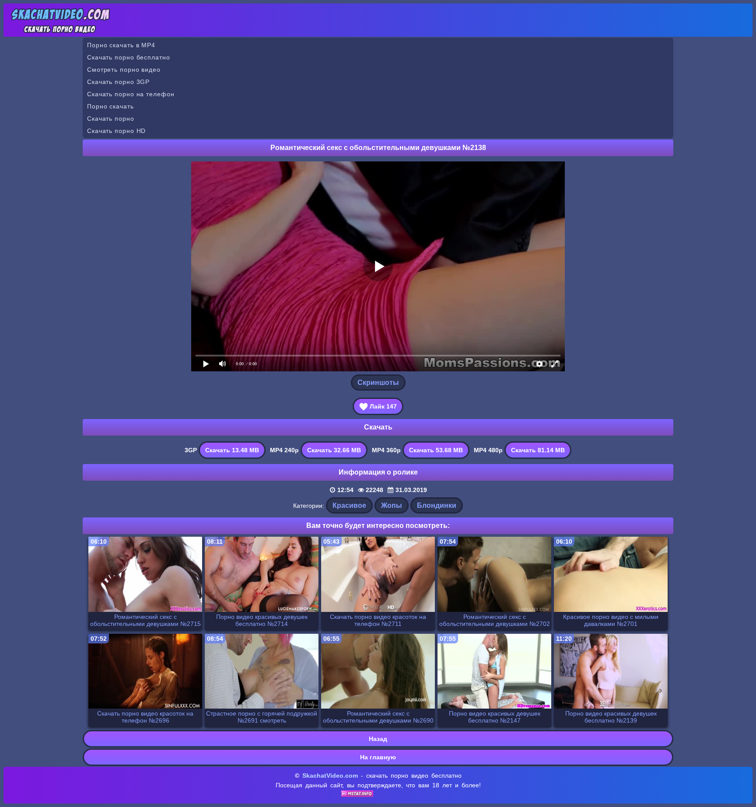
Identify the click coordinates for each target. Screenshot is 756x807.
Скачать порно (110, 118)
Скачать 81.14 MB (538, 450)
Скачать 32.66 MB (334, 450)
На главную (378, 757)
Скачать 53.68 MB (436, 450)
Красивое (349, 505)
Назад (378, 738)
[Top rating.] (357, 794)
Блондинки (436, 505)
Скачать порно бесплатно (128, 57)
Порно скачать (110, 106)
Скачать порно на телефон (131, 94)
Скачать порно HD (116, 130)
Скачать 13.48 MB (232, 450)
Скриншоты (378, 382)
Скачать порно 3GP (118, 81)
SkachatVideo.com (330, 775)
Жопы (391, 505)
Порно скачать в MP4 (121, 45)
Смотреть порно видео (124, 69)
